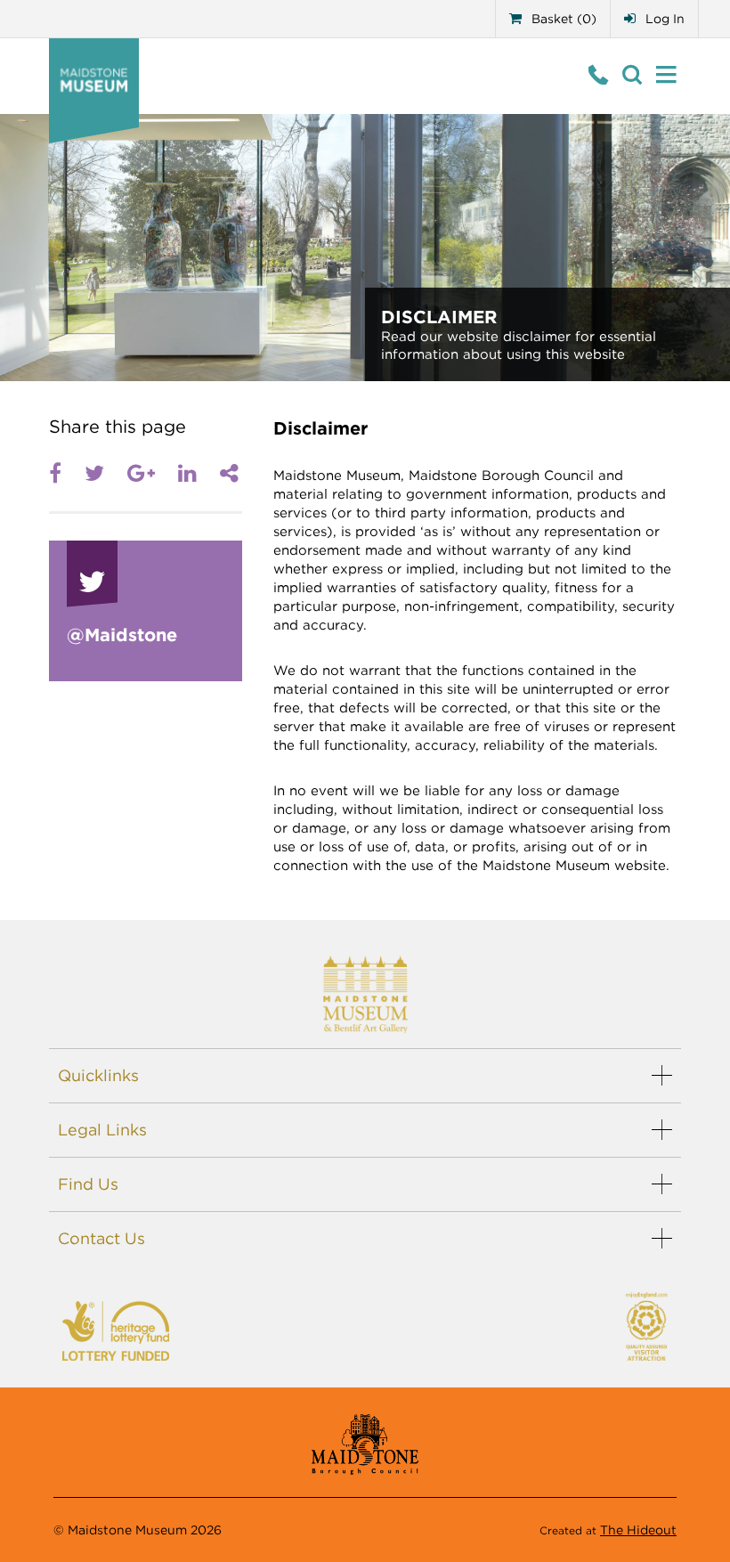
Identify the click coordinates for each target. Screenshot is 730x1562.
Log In (663, 19)
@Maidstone (122, 635)
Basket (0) (562, 19)
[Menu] (666, 75)
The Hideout (638, 1530)
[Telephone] (598, 75)
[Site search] (632, 75)
